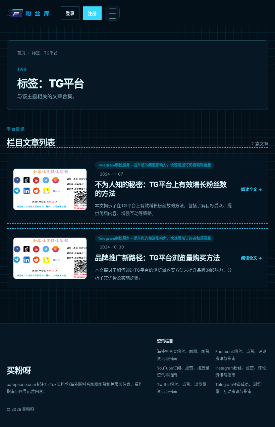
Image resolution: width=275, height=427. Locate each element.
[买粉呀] (29, 13)
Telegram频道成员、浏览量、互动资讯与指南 (238, 388)
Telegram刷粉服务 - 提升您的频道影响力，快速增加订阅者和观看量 (154, 165)
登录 (70, 13)
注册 (92, 13)
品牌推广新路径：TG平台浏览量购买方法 (157, 258)
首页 (21, 52)
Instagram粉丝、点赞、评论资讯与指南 (240, 371)
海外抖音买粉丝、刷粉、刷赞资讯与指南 (183, 355)
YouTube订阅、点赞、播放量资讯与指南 (183, 371)
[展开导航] (112, 13)
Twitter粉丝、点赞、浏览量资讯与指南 (181, 388)
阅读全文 (251, 189)
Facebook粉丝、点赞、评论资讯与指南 (240, 355)
